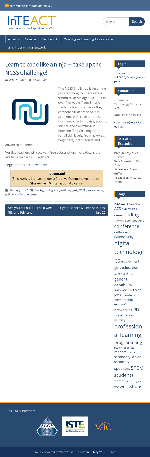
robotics (120, 352)
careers (119, 215)
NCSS (82, 190)
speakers (122, 368)
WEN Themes (108, 452)
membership (123, 300)
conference (126, 226)
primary (120, 320)
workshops (131, 386)
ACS (117, 208)
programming (95, 190)
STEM (137, 367)
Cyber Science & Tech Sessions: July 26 (82, 210)
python (9, 194)
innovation (121, 290)
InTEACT (135, 290)
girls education (126, 267)
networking (123, 310)
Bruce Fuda (39, 80)
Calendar (30, 39)
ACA (131, 203)
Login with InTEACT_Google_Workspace (129, 77)
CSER (126, 232)
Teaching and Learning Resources (86, 39)
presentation (123, 315)
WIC (116, 387)
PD (136, 310)
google (118, 273)
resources (128, 347)
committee (120, 221)
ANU (124, 209)
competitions (62, 190)
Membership (50, 39)
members (129, 295)
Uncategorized (19, 190)
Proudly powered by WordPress (53, 452)
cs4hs (118, 232)
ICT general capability (125, 279)
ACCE (137, 203)
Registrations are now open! (26, 165)
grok (74, 190)
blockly (39, 190)
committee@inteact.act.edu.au (31, 6)
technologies (133, 381)
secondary (122, 356)
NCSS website (39, 157)
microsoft (120, 304)
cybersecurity (124, 237)
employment (130, 261)
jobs (117, 295)
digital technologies (128, 251)
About (12, 39)
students (20, 194)
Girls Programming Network (27, 47)
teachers (32, 194)
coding (49, 190)
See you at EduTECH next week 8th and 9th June (31, 210)
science (131, 352)
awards (132, 209)
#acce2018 (121, 203)
